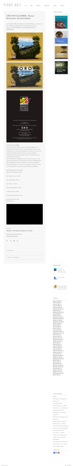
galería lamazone (56, 423)
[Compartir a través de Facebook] (7, 240)
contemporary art (64, 408)
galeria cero (55, 419)
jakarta (54, 428)
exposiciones (9, 230)
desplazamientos (56, 412)
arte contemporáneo (57, 403)
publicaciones (56, 439)
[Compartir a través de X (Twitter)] (10, 240)
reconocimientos (56, 444)
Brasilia (54, 396)
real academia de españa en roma (60, 441)
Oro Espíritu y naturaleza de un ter (14, 234)
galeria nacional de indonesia (59, 421)
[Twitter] (69, 465)
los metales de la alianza (58, 430)
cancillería (65, 405)
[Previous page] (57, 294)
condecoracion (56, 408)
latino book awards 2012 (62, 428)
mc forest (62, 432)
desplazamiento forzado (58, 410)
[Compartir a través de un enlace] (17, 240)
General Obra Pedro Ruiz (12, 236)
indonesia (63, 423)
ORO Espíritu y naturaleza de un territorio (22, 230)
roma (62, 444)
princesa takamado (61, 437)
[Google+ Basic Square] (58, 453)
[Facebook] (67, 465)
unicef (54, 446)
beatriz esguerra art (57, 405)
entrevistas (63, 412)
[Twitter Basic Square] (56, 453)
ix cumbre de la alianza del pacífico (61, 425)
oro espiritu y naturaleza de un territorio (61, 435)
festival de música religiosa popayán (61, 416)
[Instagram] (65, 465)
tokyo (65, 444)
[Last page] (68, 294)
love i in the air (56, 432)
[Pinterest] (70, 465)
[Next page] (64, 294)
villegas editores (60, 446)
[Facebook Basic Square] (54, 453)
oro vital (54, 437)
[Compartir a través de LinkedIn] (14, 240)
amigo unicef (56, 401)
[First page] (53, 294)
